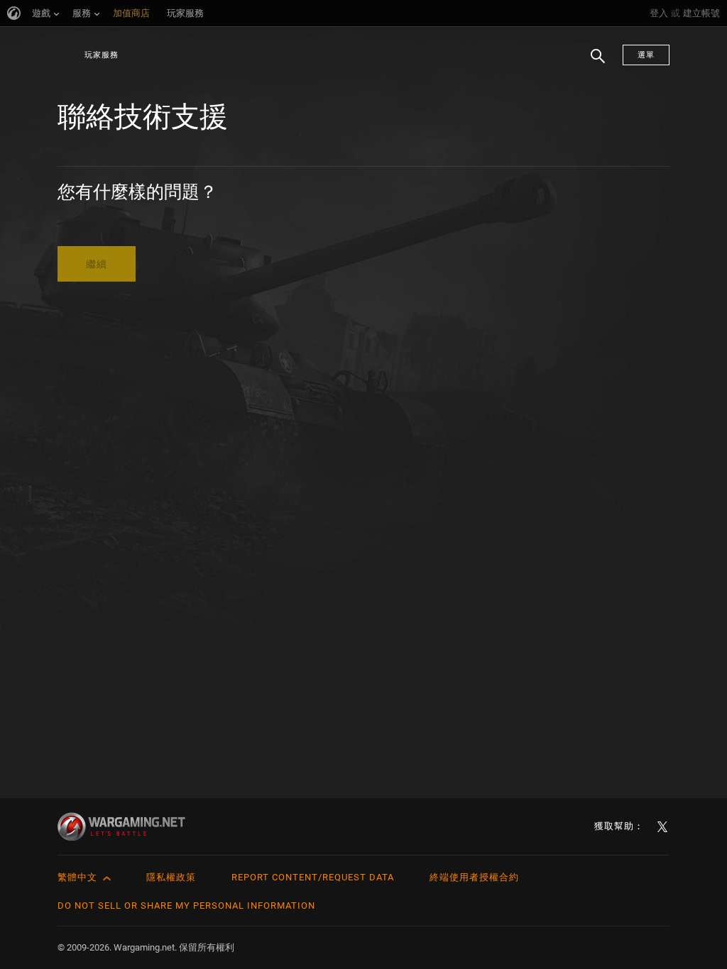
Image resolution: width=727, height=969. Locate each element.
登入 (659, 13)
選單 (646, 55)
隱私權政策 (171, 877)
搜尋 (592, 63)
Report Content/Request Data (312, 877)
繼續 (96, 264)
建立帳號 (701, 13)
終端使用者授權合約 (474, 877)
